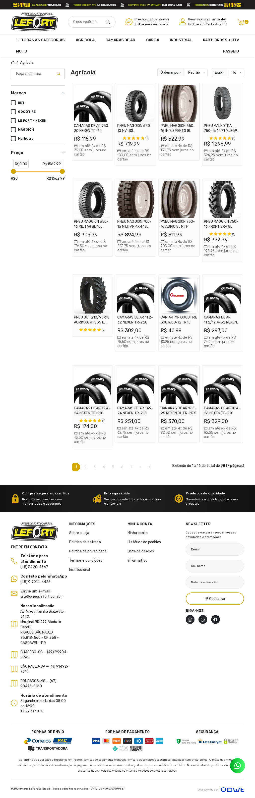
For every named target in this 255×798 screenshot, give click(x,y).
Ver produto (95, 151)
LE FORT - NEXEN (32, 120)
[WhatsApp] (202, 619)
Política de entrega (85, 542)
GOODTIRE (27, 111)
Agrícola (85, 40)
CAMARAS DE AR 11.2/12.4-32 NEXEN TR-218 (220, 322)
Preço (17, 152)
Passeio (231, 51)
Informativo (137, 560)
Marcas (18, 93)
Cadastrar (214, 24)
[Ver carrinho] (240, 21)
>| (149, 467)
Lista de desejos (141, 551)
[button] (106, 90)
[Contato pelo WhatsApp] (237, 765)
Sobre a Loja (79, 533)
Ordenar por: (171, 72)
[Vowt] (220, 789)
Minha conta (138, 533)
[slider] (13, 171)
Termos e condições (85, 560)
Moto (21, 51)
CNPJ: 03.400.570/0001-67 (108, 788)
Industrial (181, 40)
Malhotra (26, 138)
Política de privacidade (88, 551)
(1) (147, 138)
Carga (152, 40)
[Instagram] (190, 619)
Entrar (193, 24)
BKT (21, 103)
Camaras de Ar (120, 40)
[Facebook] (215, 619)
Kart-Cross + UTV (221, 40)
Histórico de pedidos (144, 542)
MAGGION (26, 129)
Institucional (79, 570)
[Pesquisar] (107, 21)
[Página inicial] (34, 22)
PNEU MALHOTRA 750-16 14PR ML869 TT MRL (220, 131)
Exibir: (220, 72)
